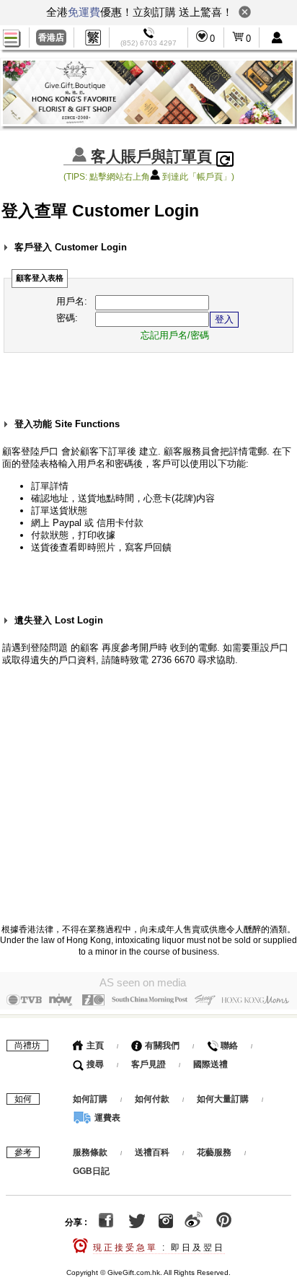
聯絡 (228, 1045)
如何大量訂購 (224, 1099)
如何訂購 (90, 1099)
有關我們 (161, 1045)
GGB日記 (91, 1171)
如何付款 (153, 1099)
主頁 (94, 1045)
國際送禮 (210, 1064)
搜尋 (94, 1064)
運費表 (106, 1117)
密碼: (67, 317)
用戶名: (71, 301)
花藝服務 (214, 1152)
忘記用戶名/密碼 (175, 335)
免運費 (84, 12)
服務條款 (90, 1152)
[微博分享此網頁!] (194, 1222)
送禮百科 (152, 1152)
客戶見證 (148, 1064)
